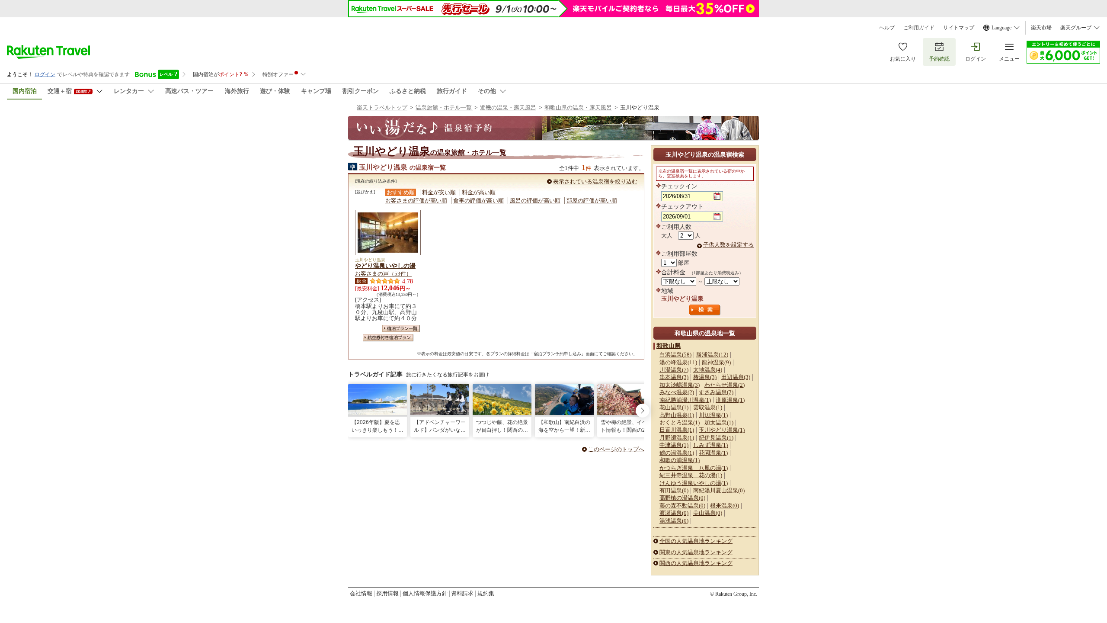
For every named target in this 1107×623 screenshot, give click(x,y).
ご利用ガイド (918, 28)
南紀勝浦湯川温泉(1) (685, 400)
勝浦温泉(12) (712, 354)
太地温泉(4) (707, 369)
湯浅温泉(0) (673, 520)
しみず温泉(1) (710, 445)
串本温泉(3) (673, 377)
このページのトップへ (616, 449)
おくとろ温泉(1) (679, 422)
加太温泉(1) (718, 422)
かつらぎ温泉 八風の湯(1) (693, 468)
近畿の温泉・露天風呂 (508, 107)
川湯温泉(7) (673, 369)
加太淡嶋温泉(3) (679, 385)
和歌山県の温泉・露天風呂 (578, 107)
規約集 (485, 593)
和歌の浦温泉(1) (679, 460)
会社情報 (361, 593)
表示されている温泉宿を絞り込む (595, 181)
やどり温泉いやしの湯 (385, 265)
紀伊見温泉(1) (716, 437)
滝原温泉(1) (730, 400)
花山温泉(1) (673, 407)
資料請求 (462, 593)
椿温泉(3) (705, 377)
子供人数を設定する (728, 244)
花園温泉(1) (713, 453)
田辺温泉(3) (735, 377)
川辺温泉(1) (713, 415)
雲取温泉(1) (707, 407)
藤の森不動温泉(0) (682, 505)
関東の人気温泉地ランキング (696, 552)
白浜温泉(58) (675, 354)
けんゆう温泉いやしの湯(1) (693, 483)
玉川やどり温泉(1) (722, 430)
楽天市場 (1041, 28)
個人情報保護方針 (425, 593)
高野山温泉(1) (676, 415)
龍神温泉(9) (716, 362)
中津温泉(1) (673, 445)
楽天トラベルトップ (382, 107)
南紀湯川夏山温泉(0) (719, 490)
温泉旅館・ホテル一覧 (444, 107)
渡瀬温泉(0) (673, 513)
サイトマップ (958, 28)
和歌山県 (668, 345)
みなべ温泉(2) (676, 392)
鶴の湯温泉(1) (676, 453)
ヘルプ (887, 28)
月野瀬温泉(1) (676, 437)
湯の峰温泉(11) (678, 362)
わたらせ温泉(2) (724, 385)
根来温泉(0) (724, 505)
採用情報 (387, 593)
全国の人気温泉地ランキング (696, 541)
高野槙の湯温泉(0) (682, 498)
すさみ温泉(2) (716, 392)
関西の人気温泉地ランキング (696, 563)
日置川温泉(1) (676, 430)
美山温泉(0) (707, 513)
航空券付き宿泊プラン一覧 (388, 337)
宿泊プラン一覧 (401, 328)
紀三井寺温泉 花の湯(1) (690, 475)
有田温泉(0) (673, 490)
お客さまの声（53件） (383, 273)
